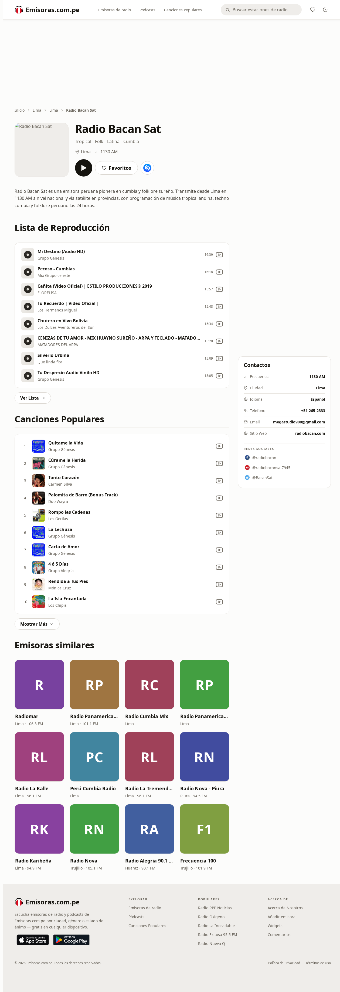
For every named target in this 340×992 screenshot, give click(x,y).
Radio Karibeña (33, 860)
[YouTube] (219, 254)
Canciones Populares (183, 9)
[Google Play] (71, 939)
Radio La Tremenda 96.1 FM (149, 788)
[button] (39, 684)
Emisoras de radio (114, 9)
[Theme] (325, 9)
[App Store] (33, 939)
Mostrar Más (33, 624)
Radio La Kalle (32, 788)
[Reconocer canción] (147, 168)
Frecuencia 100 (198, 860)
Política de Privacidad (284, 963)
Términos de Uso (318, 963)
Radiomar (26, 716)
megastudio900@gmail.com (299, 421)
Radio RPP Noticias (215, 907)
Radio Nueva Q (211, 943)
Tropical (83, 141)
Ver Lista (29, 398)
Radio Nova (83, 860)
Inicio (20, 110)
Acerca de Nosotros (285, 907)
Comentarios (279, 934)
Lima (37, 110)
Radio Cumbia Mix (146, 716)
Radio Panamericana (94, 716)
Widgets (275, 925)
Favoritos (120, 168)
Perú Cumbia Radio (92, 788)
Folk (99, 141)
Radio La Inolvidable (216, 925)
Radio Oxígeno (211, 916)
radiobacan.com (310, 433)
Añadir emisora (281, 916)
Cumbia (131, 141)
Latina (113, 141)
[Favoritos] (312, 9)
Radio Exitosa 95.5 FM (217, 934)
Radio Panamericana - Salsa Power (204, 716)
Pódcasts (147, 9)
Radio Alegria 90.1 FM (149, 860)
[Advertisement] (173, 64)
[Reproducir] (83, 168)
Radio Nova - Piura (202, 788)
